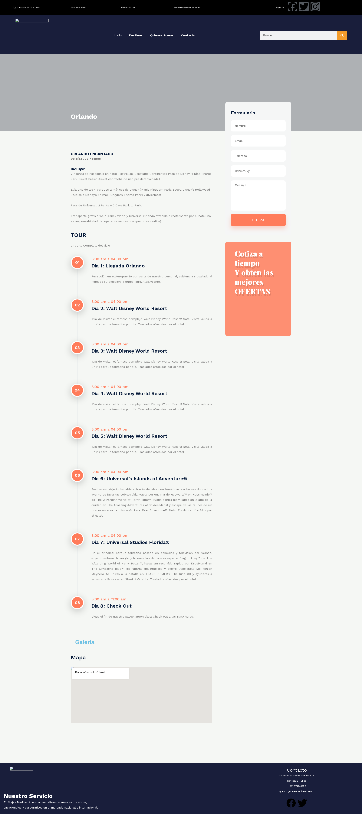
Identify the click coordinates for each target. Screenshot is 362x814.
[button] (101, 642)
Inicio (118, 35)
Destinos (136, 35)
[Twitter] (304, 6)
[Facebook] (292, 6)
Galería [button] (84, 642)
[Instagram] (315, 6)
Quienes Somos (161, 35)
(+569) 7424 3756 (127, 7)
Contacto (188, 35)
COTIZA (258, 220)
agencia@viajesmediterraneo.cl (188, 7)
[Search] (342, 35)
